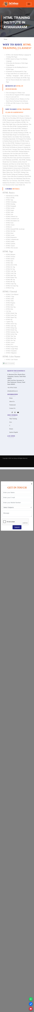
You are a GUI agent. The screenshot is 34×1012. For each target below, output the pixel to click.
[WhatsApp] (31, 999)
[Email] (31, 1009)
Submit (17, 527)
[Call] (31, 1004)
